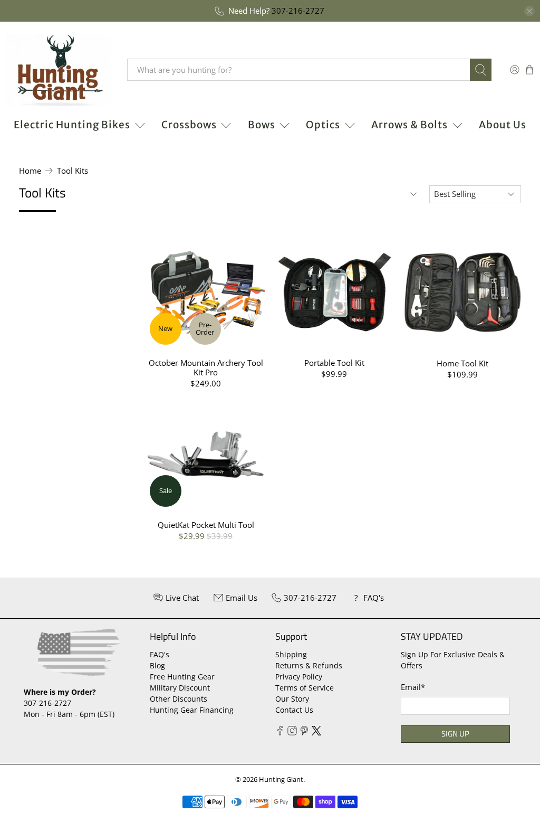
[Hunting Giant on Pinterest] (304, 732)
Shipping (291, 654)
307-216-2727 (298, 10)
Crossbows (189, 124)
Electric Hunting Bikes (72, 124)
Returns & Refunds (308, 665)
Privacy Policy (298, 677)
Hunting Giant (281, 779)
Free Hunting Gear (182, 677)
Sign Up (455, 733)
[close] (529, 11)
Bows (261, 124)
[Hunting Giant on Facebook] (280, 732)
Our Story (292, 699)
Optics (323, 124)
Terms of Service (304, 688)
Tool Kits (72, 171)
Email (413, 687)
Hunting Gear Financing (192, 710)
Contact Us (294, 710)
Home (30, 171)
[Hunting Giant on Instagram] (292, 732)
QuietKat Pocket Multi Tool (206, 524)
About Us (502, 124)
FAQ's (159, 654)
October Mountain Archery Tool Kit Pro (206, 367)
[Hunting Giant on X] (316, 732)
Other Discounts (178, 699)
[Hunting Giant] (58, 70)
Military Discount (180, 688)
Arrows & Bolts (409, 124)
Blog (157, 665)
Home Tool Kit (462, 363)
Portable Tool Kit (334, 362)
